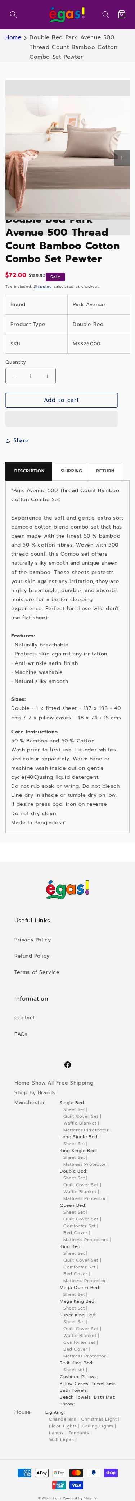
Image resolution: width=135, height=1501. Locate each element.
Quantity (15, 362)
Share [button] (21, 440)
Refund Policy (32, 956)
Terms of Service (37, 972)
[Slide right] (122, 158)
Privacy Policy (32, 940)
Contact (24, 1017)
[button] (13, 14)
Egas (57, 1498)
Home (13, 37)
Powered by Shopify (80, 1498)
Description (29, 471)
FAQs (20, 1034)
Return (105, 471)
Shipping (43, 286)
